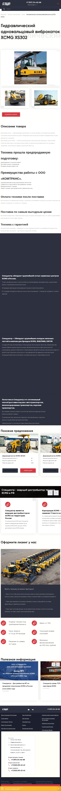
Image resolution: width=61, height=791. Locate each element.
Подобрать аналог (11, 114)
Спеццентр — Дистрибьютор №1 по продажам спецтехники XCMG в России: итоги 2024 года (17, 686)
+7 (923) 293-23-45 (18, 770)
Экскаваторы (26, 722)
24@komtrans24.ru (16, 742)
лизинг (10, 470)
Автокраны (25, 718)
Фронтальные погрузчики (9, 715)
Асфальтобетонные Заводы (50, 715)
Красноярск (32, 4)
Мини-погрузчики (6, 725)
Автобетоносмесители (8, 728)
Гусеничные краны (47, 727)
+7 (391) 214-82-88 (33, 2)
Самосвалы (4, 718)
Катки (24, 725)
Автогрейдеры (26, 715)
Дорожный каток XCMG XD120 (13, 456)
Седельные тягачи (6, 722)
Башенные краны (27, 728)
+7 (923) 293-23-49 (18, 765)
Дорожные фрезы (47, 730)
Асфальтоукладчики (48, 723)
